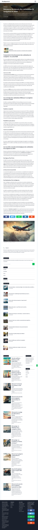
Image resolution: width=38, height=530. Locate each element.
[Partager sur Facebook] (6, 217)
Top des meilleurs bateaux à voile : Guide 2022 (16, 360)
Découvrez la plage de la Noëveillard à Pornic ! (17, 455)
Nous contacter (21, 511)
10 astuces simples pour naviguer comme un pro (17, 347)
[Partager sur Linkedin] (25, 217)
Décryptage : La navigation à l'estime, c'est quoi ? (17, 441)
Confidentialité (21, 504)
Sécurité (4, 280)
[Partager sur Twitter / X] (12, 217)
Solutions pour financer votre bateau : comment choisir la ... (19, 313)
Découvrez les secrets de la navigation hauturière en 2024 (17, 485)
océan (7, 280)
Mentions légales (21, 503)
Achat (4, 275)
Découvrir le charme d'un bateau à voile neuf (17, 385)
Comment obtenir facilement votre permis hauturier (18, 326)
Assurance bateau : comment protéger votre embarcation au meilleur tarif (5, 505)
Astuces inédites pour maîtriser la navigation (17, 340)
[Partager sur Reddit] (32, 217)
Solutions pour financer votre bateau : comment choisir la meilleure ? (5, 521)
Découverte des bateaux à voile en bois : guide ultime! (16, 372)
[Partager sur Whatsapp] (19, 217)
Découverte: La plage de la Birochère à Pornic (17, 413)
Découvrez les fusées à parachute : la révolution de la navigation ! (20, 50)
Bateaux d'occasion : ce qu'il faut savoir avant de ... (18, 306)
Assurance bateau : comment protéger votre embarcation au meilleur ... (22, 287)
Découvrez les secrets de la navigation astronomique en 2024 (17, 399)
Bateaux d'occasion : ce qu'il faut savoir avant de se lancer (5, 517)
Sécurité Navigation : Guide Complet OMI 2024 (17, 470)
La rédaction (21, 507)
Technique (5, 6)
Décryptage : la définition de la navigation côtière (16, 427)
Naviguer (4, 269)
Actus (4, 273)
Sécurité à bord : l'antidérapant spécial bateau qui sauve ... (19, 293)
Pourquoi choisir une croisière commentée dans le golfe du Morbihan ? (5, 526)
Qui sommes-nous (22, 506)
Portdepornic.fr (6, 1)
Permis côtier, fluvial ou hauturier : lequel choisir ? (18, 300)
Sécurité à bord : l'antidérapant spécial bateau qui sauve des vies (5, 510)
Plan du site (21, 508)
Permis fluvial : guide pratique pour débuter (16, 333)
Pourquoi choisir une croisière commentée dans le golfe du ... (20, 320)
